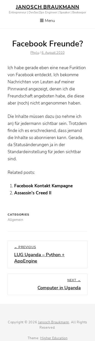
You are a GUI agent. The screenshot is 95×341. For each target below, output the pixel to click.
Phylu (34, 52)
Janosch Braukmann (47, 7)
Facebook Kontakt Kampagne (43, 186)
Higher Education (53, 338)
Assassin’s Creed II (32, 193)
